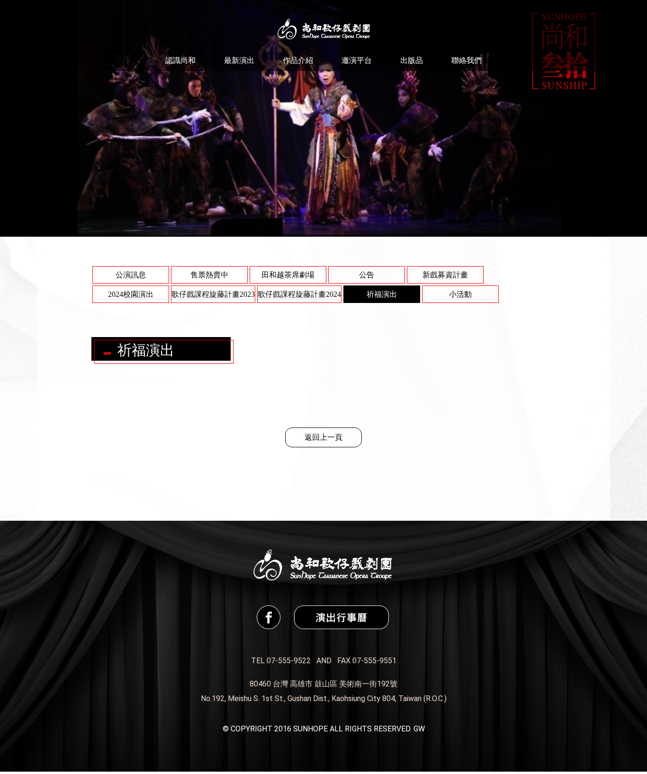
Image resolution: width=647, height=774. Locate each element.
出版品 (411, 60)
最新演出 (239, 60)
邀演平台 (356, 60)
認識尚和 (180, 60)
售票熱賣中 (209, 275)
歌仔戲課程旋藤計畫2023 (213, 294)
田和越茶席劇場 (288, 275)
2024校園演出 (130, 294)
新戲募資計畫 (445, 275)
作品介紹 (298, 60)
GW (419, 728)
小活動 (460, 294)
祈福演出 (382, 294)
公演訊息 (131, 275)
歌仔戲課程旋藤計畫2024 (299, 294)
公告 (366, 275)
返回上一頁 (323, 437)
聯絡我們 (466, 60)
